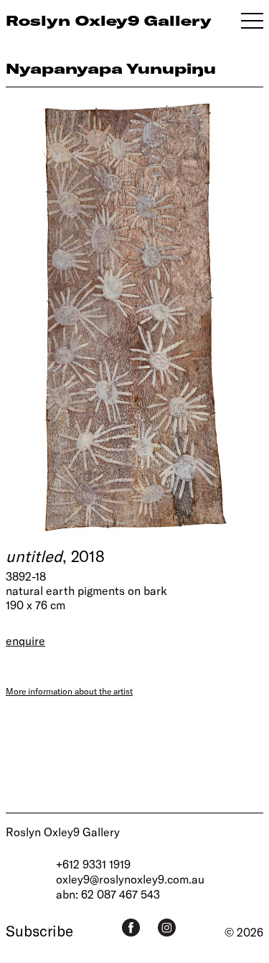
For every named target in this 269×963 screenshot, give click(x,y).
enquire (25, 640)
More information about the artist (69, 691)
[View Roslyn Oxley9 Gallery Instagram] (167, 928)
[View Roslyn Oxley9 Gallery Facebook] (131, 928)
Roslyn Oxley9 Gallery (63, 831)
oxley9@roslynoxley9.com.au (130, 879)
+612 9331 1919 (93, 864)
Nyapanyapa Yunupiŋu (111, 68)
